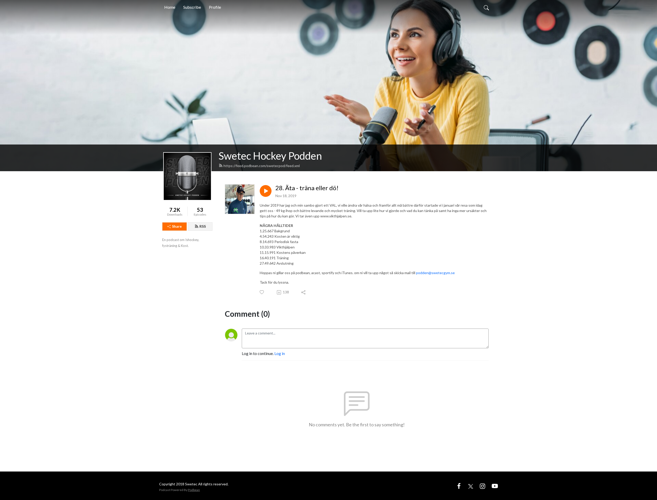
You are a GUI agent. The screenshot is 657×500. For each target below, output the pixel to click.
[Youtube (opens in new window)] (495, 485)
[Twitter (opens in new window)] (470, 485)
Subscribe (192, 7)
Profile (215, 7)
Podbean (194, 490)
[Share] (304, 292)
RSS (202, 226)
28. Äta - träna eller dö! (307, 187)
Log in (279, 353)
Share (177, 226)
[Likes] (262, 292)
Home (169, 7)
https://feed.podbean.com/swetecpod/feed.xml (262, 166)
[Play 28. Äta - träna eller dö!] (266, 191)
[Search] (486, 7)
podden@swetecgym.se (435, 273)
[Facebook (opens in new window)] (459, 485)
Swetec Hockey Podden (270, 156)
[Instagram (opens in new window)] (482, 485)
